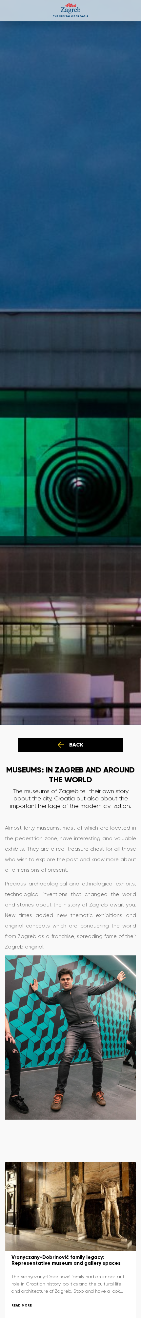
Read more (21, 1305)
